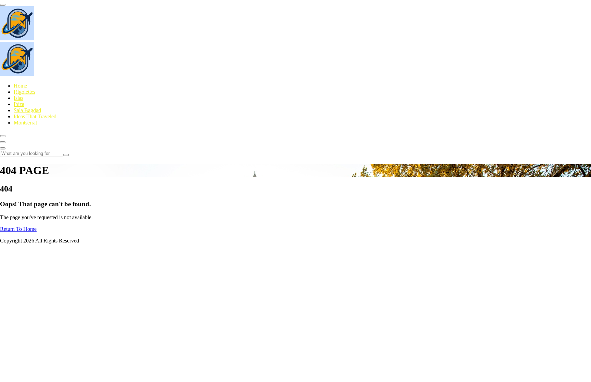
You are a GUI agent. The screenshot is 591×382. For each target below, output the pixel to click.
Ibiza (19, 104)
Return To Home (18, 229)
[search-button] (66, 155)
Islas (18, 98)
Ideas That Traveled (35, 116)
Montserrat (25, 123)
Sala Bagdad (27, 110)
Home (20, 86)
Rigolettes (24, 92)
